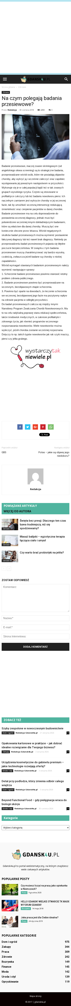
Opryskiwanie (10, 981)
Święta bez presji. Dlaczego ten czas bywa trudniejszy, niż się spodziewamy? (43, 524)
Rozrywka (26, 908)
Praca (24, 892)
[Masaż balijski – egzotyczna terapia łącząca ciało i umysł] (10, 540)
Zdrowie (6, 92)
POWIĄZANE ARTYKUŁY (20, 506)
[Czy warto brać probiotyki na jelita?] (10, 556)
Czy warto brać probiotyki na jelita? (42, 552)
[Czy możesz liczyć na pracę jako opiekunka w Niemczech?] (10, 889)
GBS (4, 452)
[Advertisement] (35, 37)
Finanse (6, 966)
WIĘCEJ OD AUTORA (17, 511)
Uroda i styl (7, 771)
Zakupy (6, 752)
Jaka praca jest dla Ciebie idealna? (39, 917)
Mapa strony (35, 996)
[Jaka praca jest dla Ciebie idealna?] (10, 921)
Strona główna (8, 87)
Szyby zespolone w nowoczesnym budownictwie (32, 728)
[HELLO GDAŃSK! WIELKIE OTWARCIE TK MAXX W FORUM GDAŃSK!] (10, 905)
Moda (5, 971)
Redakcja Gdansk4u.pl (27, 733)
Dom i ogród (8, 733)
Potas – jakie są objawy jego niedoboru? (53, 454)
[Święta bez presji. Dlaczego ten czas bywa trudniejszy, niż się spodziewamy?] (10, 524)
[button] (66, 79)
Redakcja (12, 110)
